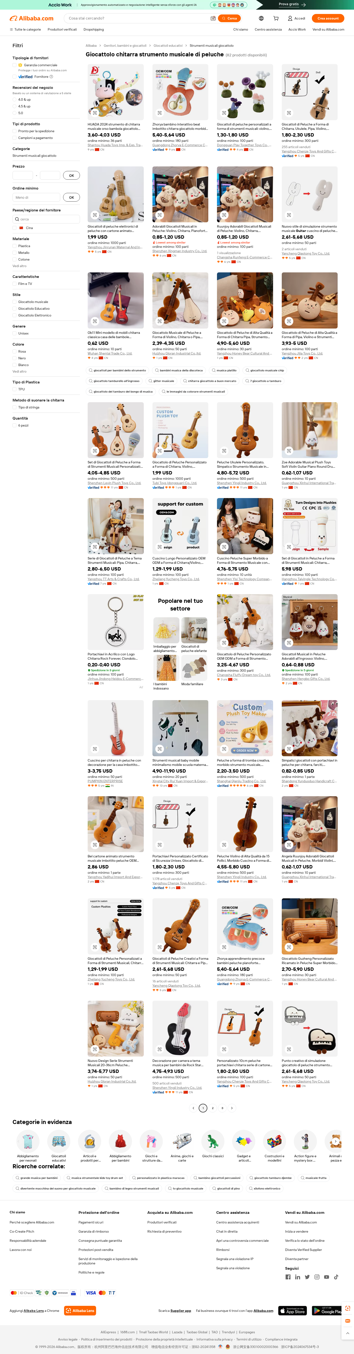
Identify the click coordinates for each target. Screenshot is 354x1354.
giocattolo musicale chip (267, 370)
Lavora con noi (21, 1250)
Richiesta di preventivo (164, 1231)
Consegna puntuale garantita (100, 1240)
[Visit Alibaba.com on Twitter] (307, 1277)
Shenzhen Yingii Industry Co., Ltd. (242, 483)
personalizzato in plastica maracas (160, 1178)
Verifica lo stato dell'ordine (305, 1240)
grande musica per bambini (39, 1178)
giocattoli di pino (228, 1188)
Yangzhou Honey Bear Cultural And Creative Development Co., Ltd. (245, 353)
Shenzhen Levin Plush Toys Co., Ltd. (114, 483)
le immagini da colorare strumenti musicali (196, 391)
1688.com (127, 1332)
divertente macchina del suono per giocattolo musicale (58, 1188)
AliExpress (108, 1332)
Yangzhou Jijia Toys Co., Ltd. (302, 353)
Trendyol (228, 1332)
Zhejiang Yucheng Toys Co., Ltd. (176, 579)
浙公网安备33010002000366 (255, 1347)
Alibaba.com (263, 1311)
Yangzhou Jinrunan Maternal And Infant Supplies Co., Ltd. (116, 247)
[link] (347, 1308)
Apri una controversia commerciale (242, 1240)
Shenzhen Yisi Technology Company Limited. (245, 579)
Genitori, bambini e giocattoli (125, 45)
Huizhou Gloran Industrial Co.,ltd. (176, 353)
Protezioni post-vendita (96, 1250)
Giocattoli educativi (168, 45)
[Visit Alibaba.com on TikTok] (336, 1277)
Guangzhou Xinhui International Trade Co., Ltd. (310, 483)
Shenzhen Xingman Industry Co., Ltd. (179, 251)
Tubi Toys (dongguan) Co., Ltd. (174, 483)
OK (71, 175)
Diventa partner (296, 1259)
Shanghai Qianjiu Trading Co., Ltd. (241, 781)
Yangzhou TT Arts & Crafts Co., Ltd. (113, 579)
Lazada (177, 1332)
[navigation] (46, 577)
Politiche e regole (92, 1272)
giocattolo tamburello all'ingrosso (116, 381)
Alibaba (91, 45)
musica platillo (226, 370)
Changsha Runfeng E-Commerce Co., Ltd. (245, 257)
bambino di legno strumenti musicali (134, 1188)
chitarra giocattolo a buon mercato (212, 381)
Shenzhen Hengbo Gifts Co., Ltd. (306, 679)
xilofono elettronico (267, 1188)
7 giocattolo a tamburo (265, 381)
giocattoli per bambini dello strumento (120, 370)
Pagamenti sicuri (91, 1222)
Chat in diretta (226, 1231)
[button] (213, 18)
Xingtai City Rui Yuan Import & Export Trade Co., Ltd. (180, 781)
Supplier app (180, 1311)
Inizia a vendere (296, 1231)
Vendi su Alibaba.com (301, 1222)
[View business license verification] (220, 1346)
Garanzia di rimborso (94, 1231)
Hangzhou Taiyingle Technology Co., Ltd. (310, 579)
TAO (214, 1332)
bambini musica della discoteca (181, 370)
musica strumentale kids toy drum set (97, 1178)
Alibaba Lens (34, 1311)
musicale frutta (316, 1178)
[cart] (277, 19)
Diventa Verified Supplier (303, 1250)
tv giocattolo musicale (188, 1188)
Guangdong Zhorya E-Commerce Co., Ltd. (180, 145)
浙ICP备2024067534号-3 (300, 1347)
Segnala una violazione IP (235, 1259)
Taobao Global (196, 1332)
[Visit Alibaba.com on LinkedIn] (298, 1277)
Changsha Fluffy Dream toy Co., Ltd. (244, 675)
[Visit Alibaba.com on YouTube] (326, 1277)
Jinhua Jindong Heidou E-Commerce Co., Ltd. (116, 679)
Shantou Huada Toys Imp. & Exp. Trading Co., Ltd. (116, 145)
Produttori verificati (162, 1222)
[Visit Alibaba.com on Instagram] (317, 1277)
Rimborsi (222, 1250)
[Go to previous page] (193, 1108)
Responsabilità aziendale (28, 1240)
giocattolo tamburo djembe (273, 1178)
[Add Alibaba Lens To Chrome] (80, 1310)
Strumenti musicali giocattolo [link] (212, 45)
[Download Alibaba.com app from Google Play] (328, 1310)
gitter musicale (163, 381)
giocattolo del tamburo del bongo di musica (123, 391)
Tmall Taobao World (153, 1332)
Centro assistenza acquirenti (237, 1222)
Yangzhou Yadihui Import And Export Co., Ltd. (116, 877)
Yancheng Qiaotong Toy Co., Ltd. (306, 253)
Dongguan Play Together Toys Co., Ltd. (245, 145)
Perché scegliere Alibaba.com (32, 1222)
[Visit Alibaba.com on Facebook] (288, 1277)
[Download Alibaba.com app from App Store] (292, 1310)
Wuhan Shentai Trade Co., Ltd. (110, 353)
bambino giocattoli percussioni (219, 1178)
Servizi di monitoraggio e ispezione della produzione (108, 1261)
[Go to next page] (232, 1108)
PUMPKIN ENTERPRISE (105, 781)
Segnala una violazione (233, 1268)
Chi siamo (17, 1212)
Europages (247, 1332)
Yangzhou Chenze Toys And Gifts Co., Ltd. (310, 151)
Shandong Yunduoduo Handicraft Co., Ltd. (310, 781)
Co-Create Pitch (22, 1231)
